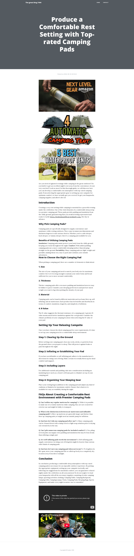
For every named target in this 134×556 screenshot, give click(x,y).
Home (98, 2)
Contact (105, 2)
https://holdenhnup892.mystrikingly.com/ (65, 217)
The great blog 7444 (33, 2)
